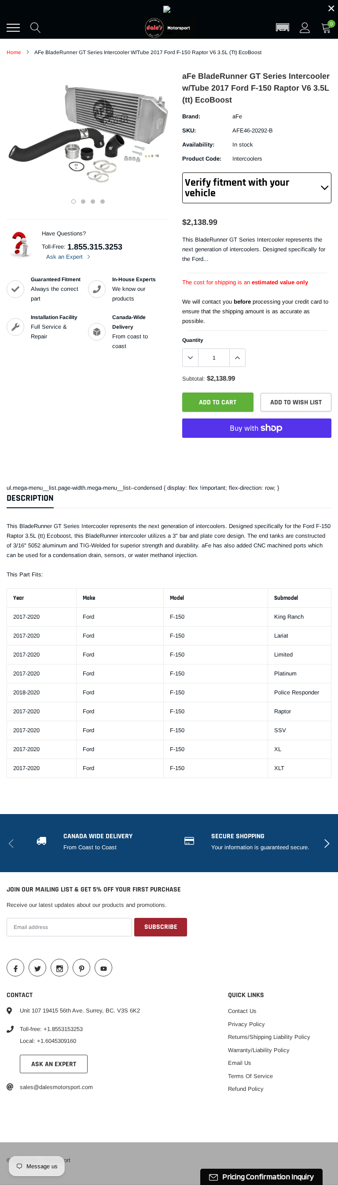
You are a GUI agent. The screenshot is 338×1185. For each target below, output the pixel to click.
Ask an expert (53, 1064)
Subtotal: (193, 378)
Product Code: (201, 158)
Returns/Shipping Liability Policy (269, 1037)
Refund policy (246, 1089)
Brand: (191, 116)
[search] (35, 28)
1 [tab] (73, 201)
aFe (237, 116)
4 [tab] (102, 201)
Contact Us (242, 1011)
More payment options (256, 450)
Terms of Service (250, 1076)
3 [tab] (93, 201)
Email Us (239, 1063)
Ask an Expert (65, 256)
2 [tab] (83, 201)
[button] (282, 27)
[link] (169, 8)
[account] (305, 27)
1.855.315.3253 (94, 246)
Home (14, 52)
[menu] (13, 27)
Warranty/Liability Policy (259, 1050)
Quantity (192, 340)
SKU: (189, 130)
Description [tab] (30, 498)
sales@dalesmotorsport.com (56, 1087)
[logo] (169, 28)
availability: (198, 144)
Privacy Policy (246, 1024)
